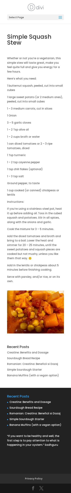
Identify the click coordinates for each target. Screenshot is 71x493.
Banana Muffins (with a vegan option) (33, 375)
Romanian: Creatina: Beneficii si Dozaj (32, 364)
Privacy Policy (33, 478)
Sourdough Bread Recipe (23, 358)
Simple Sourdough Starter (24, 369)
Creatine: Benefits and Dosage (27, 352)
